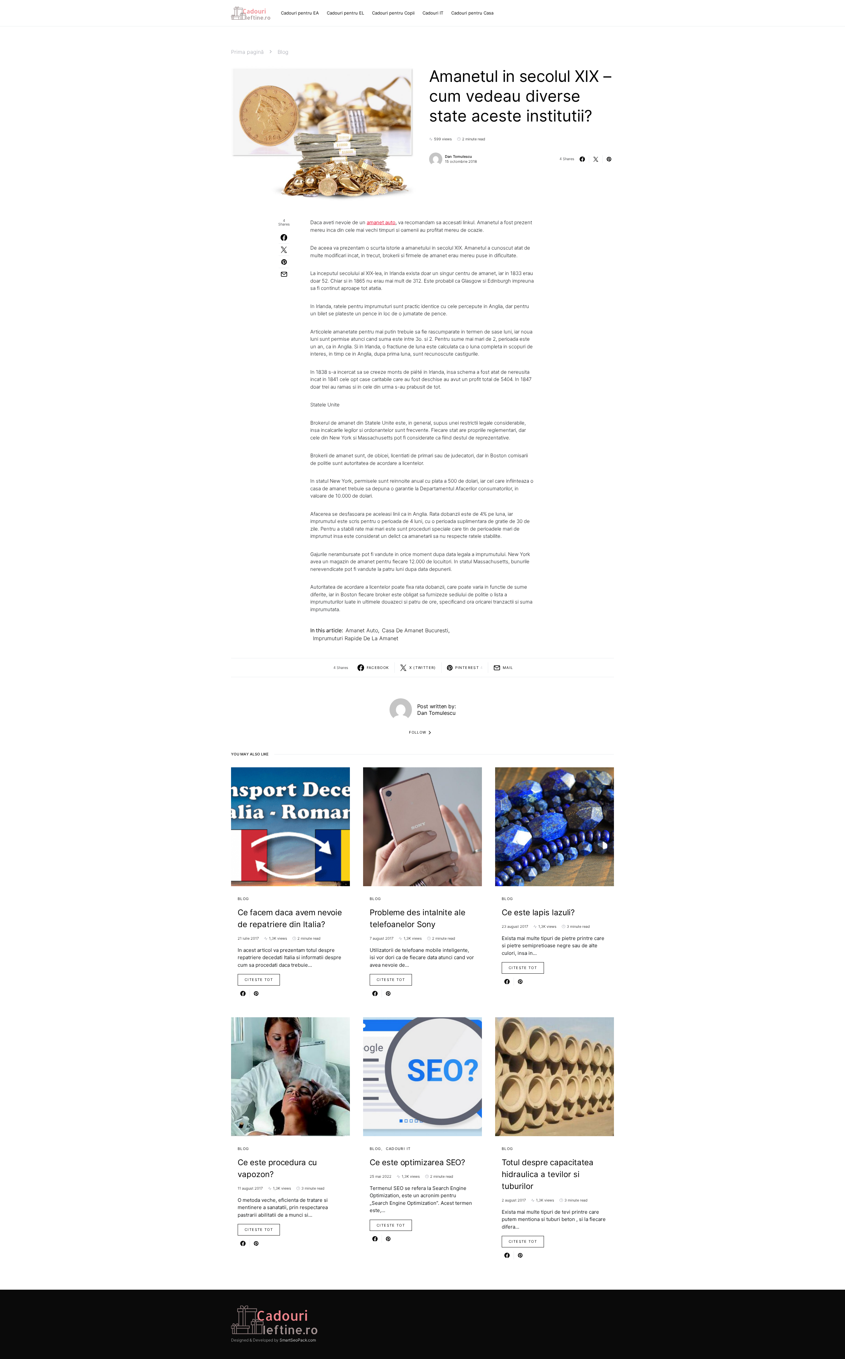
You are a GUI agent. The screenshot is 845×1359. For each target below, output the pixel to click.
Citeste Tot (259, 979)
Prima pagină (247, 52)
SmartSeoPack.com (298, 1340)
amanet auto (362, 630)
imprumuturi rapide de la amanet (355, 638)
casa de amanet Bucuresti (415, 630)
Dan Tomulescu (458, 156)
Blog (283, 52)
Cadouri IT (398, 1148)
